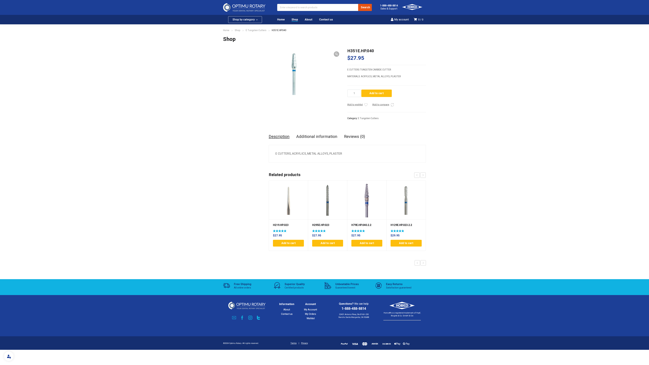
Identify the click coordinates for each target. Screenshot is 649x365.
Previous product (417, 263)
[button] (336, 54)
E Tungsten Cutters (256, 30)
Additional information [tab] (316, 136)
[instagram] (250, 317)
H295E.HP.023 (320, 225)
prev (417, 175)
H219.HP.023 (281, 225)
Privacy (304, 343)
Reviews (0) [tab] (354, 136)
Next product (423, 263)
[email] (234, 317)
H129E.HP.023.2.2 (401, 225)
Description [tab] (279, 136)
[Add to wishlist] (366, 104)
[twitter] (258, 317)
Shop (237, 30)
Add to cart (376, 93)
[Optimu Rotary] (244, 7)
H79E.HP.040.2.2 (361, 225)
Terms (294, 343)
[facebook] (242, 317)
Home (226, 30)
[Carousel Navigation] (420, 175)
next (423, 175)
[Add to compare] (392, 104)
